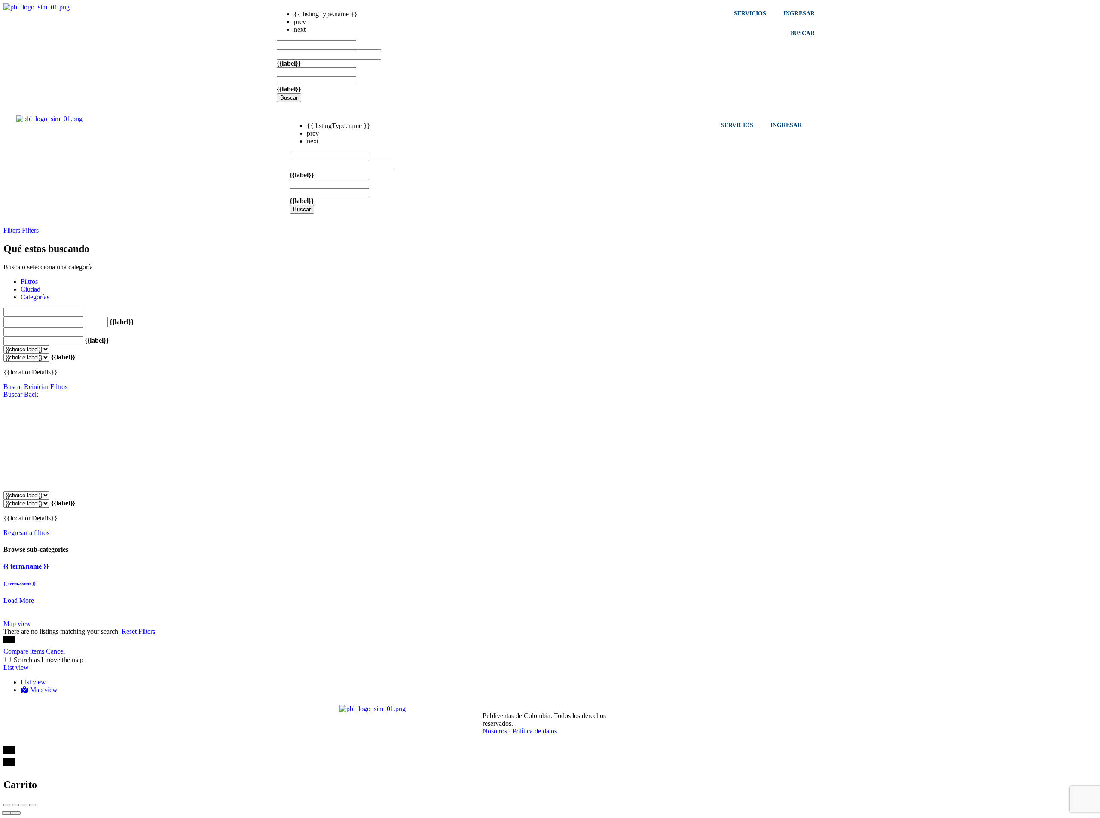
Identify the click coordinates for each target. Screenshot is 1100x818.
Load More (18, 600)
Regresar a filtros (26, 532)
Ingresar (799, 13)
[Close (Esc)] (6, 805)
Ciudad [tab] (30, 289)
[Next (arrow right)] (15, 813)
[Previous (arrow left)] (7, 813)
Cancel (55, 651)
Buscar (289, 97)
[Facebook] (634, 709)
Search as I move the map (48, 659)
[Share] (15, 805)
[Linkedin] (653, 709)
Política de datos (535, 731)
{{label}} (289, 63)
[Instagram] (672, 709)
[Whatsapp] (691, 709)
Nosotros (495, 731)
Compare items (24, 651)
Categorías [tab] (35, 297)
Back (31, 394)
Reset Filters (138, 631)
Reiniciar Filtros (45, 386)
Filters (12, 230)
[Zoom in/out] (32, 805)
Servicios (750, 13)
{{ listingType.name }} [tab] (326, 14)
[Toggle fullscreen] (24, 805)
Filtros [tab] (29, 281)
